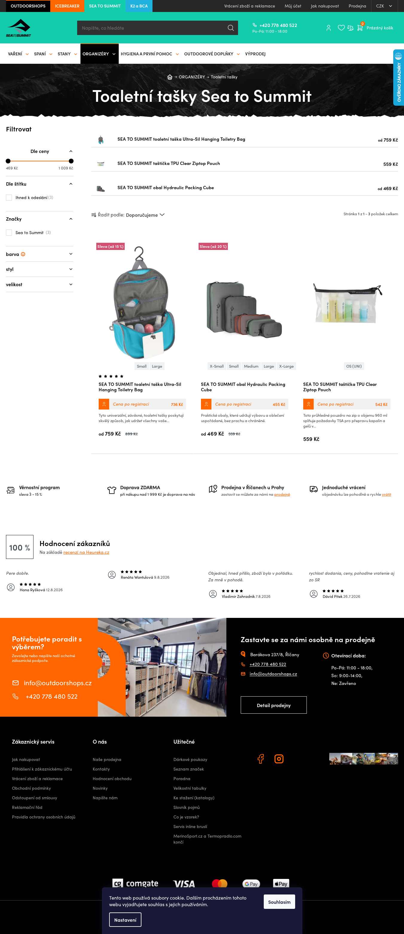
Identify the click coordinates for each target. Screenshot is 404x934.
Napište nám (105, 797)
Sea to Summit (32, 232)
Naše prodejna (107, 759)
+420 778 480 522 (262, 25)
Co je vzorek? (186, 817)
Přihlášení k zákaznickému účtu (42, 769)
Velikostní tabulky (189, 788)
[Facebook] (261, 760)
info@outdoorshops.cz (58, 682)
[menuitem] (19, 53)
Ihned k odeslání (34, 197)
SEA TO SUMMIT (105, 6)
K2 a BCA (139, 6)
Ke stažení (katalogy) (193, 797)
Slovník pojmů (186, 807)
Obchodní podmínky (31, 788)
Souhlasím (279, 901)
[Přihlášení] (328, 27)
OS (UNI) (354, 366)
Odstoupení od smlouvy (34, 797)
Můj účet (293, 6)
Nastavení (125, 919)
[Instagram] (280, 760)
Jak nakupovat (325, 6)
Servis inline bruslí (190, 826)
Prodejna (357, 6)
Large (157, 366)
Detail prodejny (274, 705)
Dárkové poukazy (190, 759)
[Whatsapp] (298, 760)
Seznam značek (188, 769)
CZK (380, 6)
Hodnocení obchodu (112, 778)
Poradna (181, 778)
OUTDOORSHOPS (28, 6)
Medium (251, 366)
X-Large (286, 366)
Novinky (100, 788)
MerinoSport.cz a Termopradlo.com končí (207, 839)
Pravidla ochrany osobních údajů (43, 817)
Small (142, 366)
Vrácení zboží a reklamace (249, 6)
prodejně (282, 494)
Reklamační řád (27, 807)
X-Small (217, 366)
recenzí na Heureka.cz (86, 552)
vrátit (386, 494)
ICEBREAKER (67, 6)
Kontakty (101, 769)
